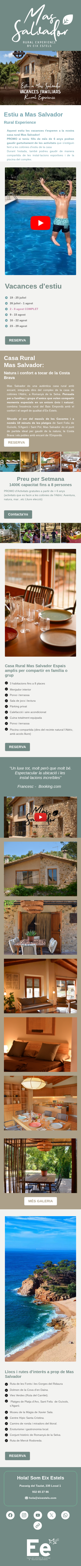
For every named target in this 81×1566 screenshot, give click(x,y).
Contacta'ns (18, 514)
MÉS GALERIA (40, 1201)
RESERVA (17, 340)
